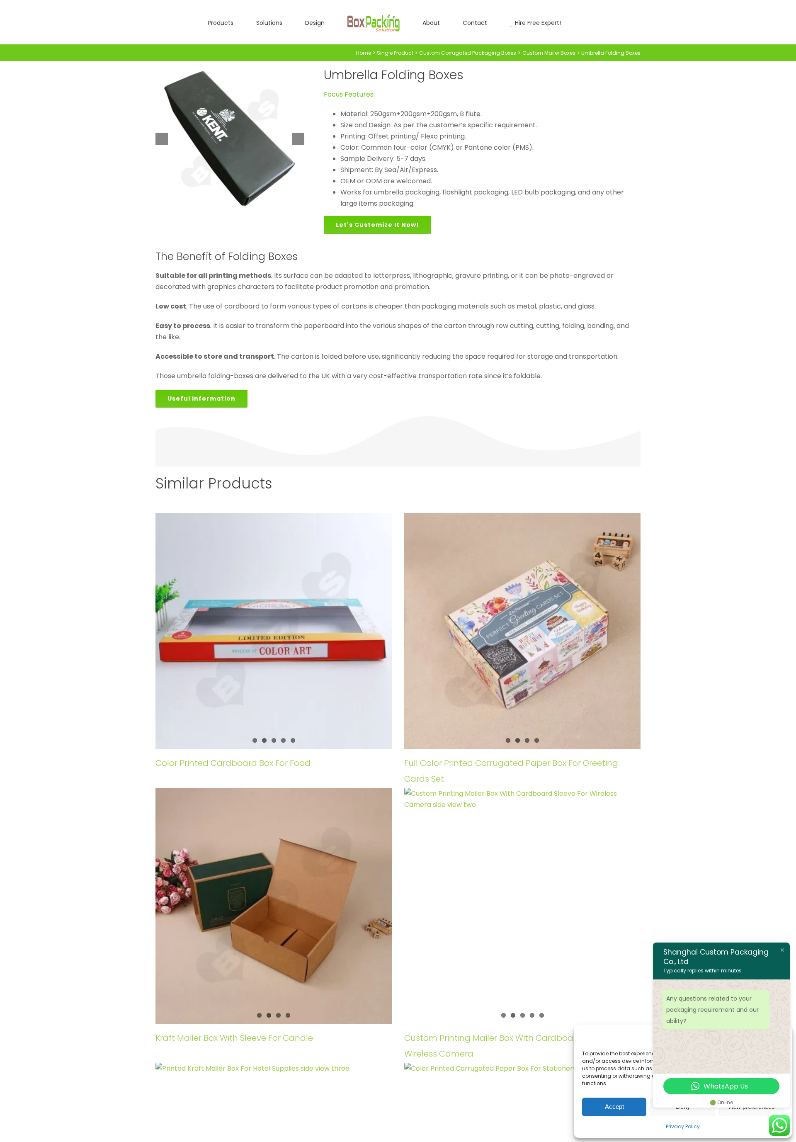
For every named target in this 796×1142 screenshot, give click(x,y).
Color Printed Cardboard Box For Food (233, 763)
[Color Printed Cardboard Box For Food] (273, 631)
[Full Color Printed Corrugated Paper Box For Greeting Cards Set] (522, 631)
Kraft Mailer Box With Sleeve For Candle (234, 1038)
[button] (537, 22)
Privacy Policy (683, 1126)
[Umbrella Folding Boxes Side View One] (229, 138)
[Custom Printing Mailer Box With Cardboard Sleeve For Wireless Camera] (522, 906)
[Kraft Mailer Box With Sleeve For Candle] (273, 906)
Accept (614, 1106)
